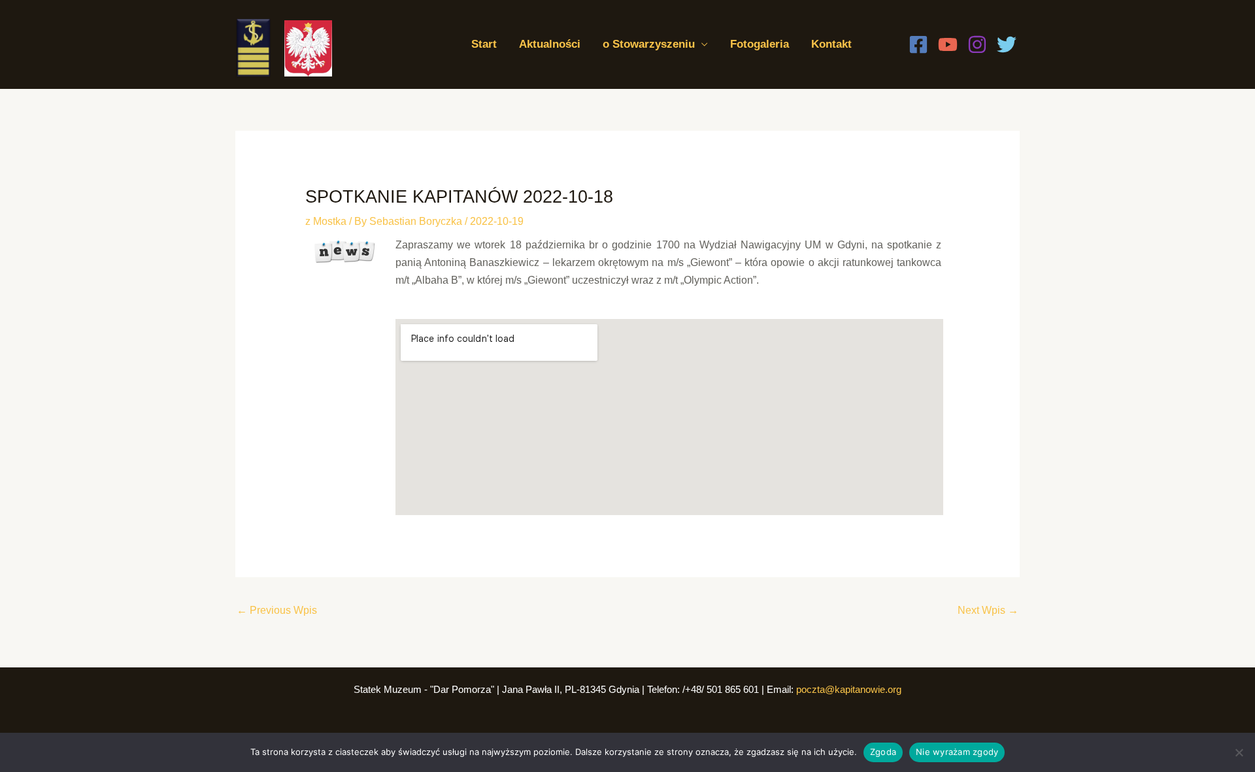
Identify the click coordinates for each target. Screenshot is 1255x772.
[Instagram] (977, 44)
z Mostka (325, 221)
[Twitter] (1006, 44)
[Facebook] (918, 44)
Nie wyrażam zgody (957, 752)
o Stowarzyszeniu (649, 44)
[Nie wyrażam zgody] (1238, 752)
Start (484, 44)
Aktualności (549, 44)
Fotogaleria (759, 44)
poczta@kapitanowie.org (848, 689)
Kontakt (831, 44)
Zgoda (883, 752)
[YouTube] (948, 44)
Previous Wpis (277, 610)
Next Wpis (988, 610)
